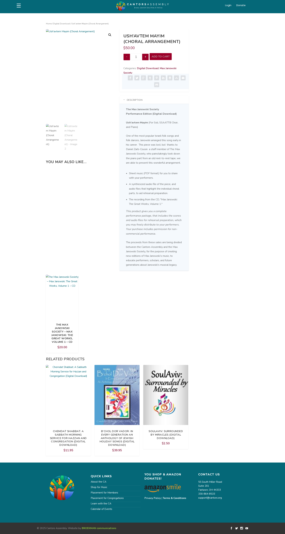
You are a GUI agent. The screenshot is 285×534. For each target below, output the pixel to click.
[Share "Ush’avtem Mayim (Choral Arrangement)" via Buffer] (169, 78)
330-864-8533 (206, 493)
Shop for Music (99, 487)
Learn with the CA (101, 503)
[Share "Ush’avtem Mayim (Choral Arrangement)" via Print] (156, 84)
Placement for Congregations (107, 498)
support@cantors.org (210, 497)
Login (228, 5)
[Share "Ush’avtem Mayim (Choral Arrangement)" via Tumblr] (150, 78)
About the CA (98, 481)
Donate (241, 5)
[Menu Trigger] (18, 5)
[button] (110, 35)
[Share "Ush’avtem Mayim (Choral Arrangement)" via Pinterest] (156, 78)
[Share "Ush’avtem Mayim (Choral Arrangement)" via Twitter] (136, 78)
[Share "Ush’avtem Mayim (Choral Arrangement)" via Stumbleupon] (176, 78)
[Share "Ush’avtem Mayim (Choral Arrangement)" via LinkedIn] (163, 78)
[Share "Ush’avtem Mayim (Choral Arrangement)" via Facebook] (130, 78)
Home (49, 23)
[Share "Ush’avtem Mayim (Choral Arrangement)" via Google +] (143, 78)
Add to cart (161, 56)
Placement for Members (104, 492)
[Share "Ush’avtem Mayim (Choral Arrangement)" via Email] (183, 78)
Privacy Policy (152, 498)
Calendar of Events (101, 509)
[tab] (154, 100)
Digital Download (61, 23)
